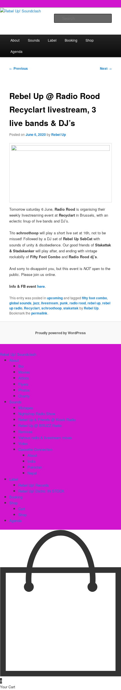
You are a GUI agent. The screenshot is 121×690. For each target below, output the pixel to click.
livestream (49, 302)
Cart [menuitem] (21, 508)
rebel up (94, 302)
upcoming (55, 297)
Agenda (16, 51)
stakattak (71, 308)
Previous (18, 68)
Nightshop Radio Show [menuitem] (36, 413)
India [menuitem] (31, 461)
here (41, 286)
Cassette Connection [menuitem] (35, 449)
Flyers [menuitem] (23, 384)
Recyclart (32, 308)
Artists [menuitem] (23, 378)
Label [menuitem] (13, 479)
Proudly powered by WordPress (60, 332)
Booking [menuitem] (16, 497)
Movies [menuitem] (24, 372)
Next (106, 68)
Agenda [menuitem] (15, 520)
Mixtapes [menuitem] (25, 407)
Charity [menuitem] (24, 396)
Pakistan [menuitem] (35, 467)
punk (64, 302)
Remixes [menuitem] (25, 431)
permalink (39, 313)
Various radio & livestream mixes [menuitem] (45, 437)
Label (52, 40)
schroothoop (51, 308)
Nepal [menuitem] (32, 473)
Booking (71, 40)
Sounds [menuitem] (15, 401)
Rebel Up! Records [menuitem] (33, 485)
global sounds (20, 302)
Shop (90, 40)
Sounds (34, 40)
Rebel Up (58, 134)
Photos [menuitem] (24, 390)
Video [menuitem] (23, 443)
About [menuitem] (14, 360)
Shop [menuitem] (13, 502)
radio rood (78, 302)
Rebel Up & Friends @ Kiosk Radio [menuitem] (47, 419)
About (14, 40)
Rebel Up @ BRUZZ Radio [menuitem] (40, 425)
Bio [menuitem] (21, 366)
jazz (36, 302)
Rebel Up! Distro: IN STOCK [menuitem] (41, 491)
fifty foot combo (94, 297)
